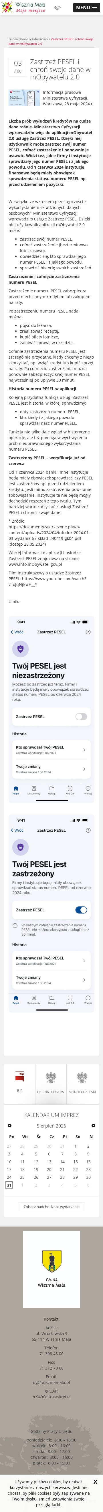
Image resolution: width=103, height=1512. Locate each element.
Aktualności (39, 39)
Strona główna (18, 39)
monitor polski (82, 1092)
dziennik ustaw (50, 1092)
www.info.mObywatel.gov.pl (35, 564)
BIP (19, 1090)
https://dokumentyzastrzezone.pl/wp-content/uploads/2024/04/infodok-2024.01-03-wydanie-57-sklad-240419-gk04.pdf (49, 532)
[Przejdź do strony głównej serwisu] (23, 7)
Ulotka (15, 601)
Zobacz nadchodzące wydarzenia (52, 1206)
